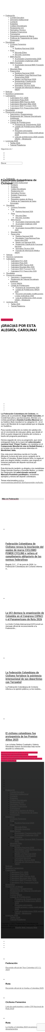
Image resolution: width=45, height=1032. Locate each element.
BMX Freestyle (16, 63)
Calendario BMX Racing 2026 (22, 102)
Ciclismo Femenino (18, 44)
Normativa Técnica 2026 (25, 85)
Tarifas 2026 (15, 143)
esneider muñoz (34, 483)
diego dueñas (22, 483)
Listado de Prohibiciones (20, 122)
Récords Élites (21, 53)
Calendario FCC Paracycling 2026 (24, 108)
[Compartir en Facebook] (25, 404)
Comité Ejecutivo (17, 18)
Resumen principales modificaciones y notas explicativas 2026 (29, 133)
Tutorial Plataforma (18, 145)
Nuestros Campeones (14, 94)
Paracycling (15, 71)
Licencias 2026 (12, 141)
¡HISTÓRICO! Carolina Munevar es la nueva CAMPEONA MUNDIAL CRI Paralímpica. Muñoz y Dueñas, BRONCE (21, 759)
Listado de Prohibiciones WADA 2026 (27, 291)
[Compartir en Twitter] (25, 406)
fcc (42, 483)
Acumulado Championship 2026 (28, 59)
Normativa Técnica (18, 30)
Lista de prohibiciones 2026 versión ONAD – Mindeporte (29, 138)
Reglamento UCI (17, 28)
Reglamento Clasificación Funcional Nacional (25, 82)
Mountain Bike (16, 69)
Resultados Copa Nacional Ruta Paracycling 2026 (28, 76)
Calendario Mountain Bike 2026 (23, 104)
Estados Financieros (18, 32)
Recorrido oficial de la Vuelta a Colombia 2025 (25, 988)
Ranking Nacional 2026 (24, 48)
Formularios (15, 34)
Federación (10, 16)
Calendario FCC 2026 (19, 98)
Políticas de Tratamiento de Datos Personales (23, 202)
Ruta (12, 46)
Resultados (10, 110)
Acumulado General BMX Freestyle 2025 (28, 229)
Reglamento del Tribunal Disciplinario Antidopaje (24, 280)
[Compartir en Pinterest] (25, 408)
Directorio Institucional (19, 20)
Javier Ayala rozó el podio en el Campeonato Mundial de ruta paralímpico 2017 (19, 754)
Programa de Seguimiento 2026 (28, 125)
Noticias (9, 92)
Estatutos (14, 24)
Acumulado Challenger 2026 (26, 61)
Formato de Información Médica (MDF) (27, 252)
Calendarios (11, 96)
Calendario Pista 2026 (19, 100)
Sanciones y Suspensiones (21, 114)
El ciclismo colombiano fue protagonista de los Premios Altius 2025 (21, 736)
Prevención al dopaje (14, 112)
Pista (12, 51)
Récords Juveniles (22, 55)
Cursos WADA (16, 120)
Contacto (14, 22)
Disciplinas (10, 42)
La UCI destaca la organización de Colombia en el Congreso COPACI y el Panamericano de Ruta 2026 (25, 616)
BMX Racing (15, 57)
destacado (12, 483)
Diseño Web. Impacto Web (26, 928)
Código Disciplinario (18, 26)
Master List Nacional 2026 (25, 79)
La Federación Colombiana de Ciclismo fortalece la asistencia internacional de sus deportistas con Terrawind (24, 677)
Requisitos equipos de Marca (22, 36)
